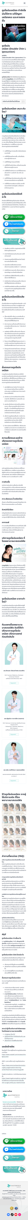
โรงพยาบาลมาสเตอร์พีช (9, 1102)
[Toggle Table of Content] (22, 101)
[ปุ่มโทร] (14, 231)
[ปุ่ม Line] (14, 217)
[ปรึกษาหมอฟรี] (14, 241)
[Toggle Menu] (24, 3)
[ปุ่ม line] (14, 1141)
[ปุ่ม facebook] (14, 224)
